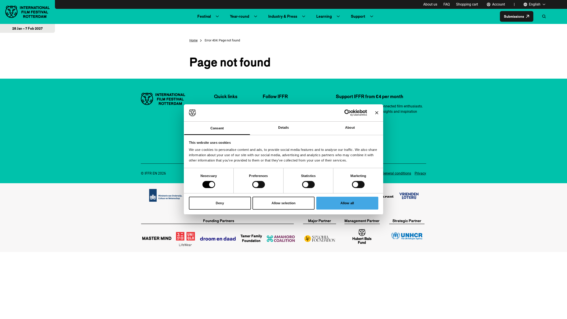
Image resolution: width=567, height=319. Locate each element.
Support (358, 16)
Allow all (347, 203)
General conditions (396, 173)
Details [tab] (283, 127)
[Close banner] (376, 112)
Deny (220, 203)
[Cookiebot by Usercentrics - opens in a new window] (347, 112)
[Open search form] (544, 16)
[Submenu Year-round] (255, 16)
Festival (204, 16)
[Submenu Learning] (338, 16)
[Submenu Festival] (217, 16)
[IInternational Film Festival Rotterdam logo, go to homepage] (27, 12)
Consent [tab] (217, 128)
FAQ (446, 4)
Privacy (420, 173)
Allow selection (284, 203)
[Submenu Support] (371, 16)
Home (193, 40)
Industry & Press (282, 16)
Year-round (239, 16)
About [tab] (350, 127)
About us (430, 4)
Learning (324, 16)
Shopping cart (467, 4)
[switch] (258, 184)
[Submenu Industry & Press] (303, 16)
